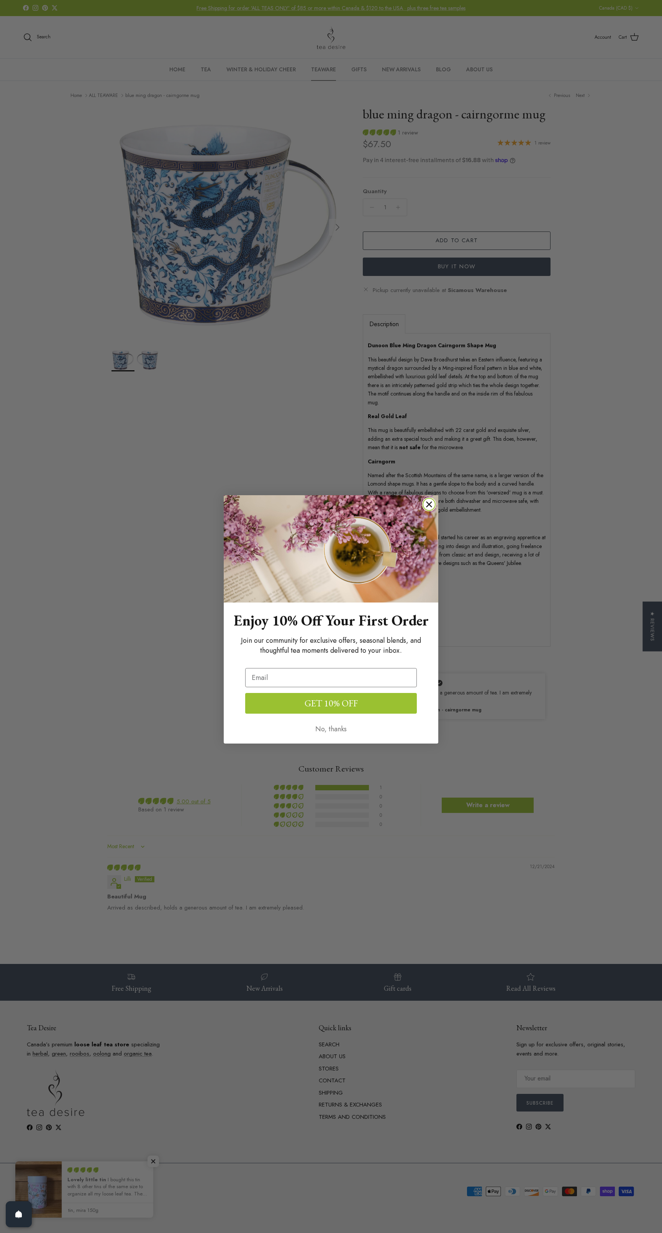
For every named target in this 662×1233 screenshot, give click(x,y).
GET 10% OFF (331, 703)
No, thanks (331, 729)
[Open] (19, 1214)
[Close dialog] (429, 504)
